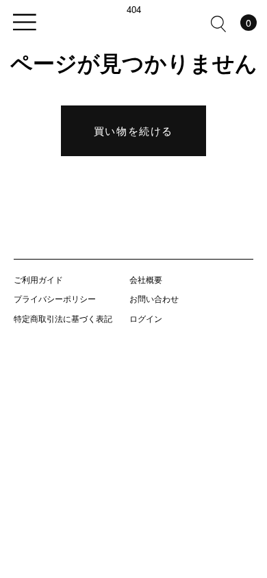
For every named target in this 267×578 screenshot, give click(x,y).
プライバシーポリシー (55, 298)
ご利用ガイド (38, 279)
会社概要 (145, 279)
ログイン (145, 318)
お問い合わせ (154, 298)
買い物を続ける (133, 130)
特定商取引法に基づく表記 (63, 318)
